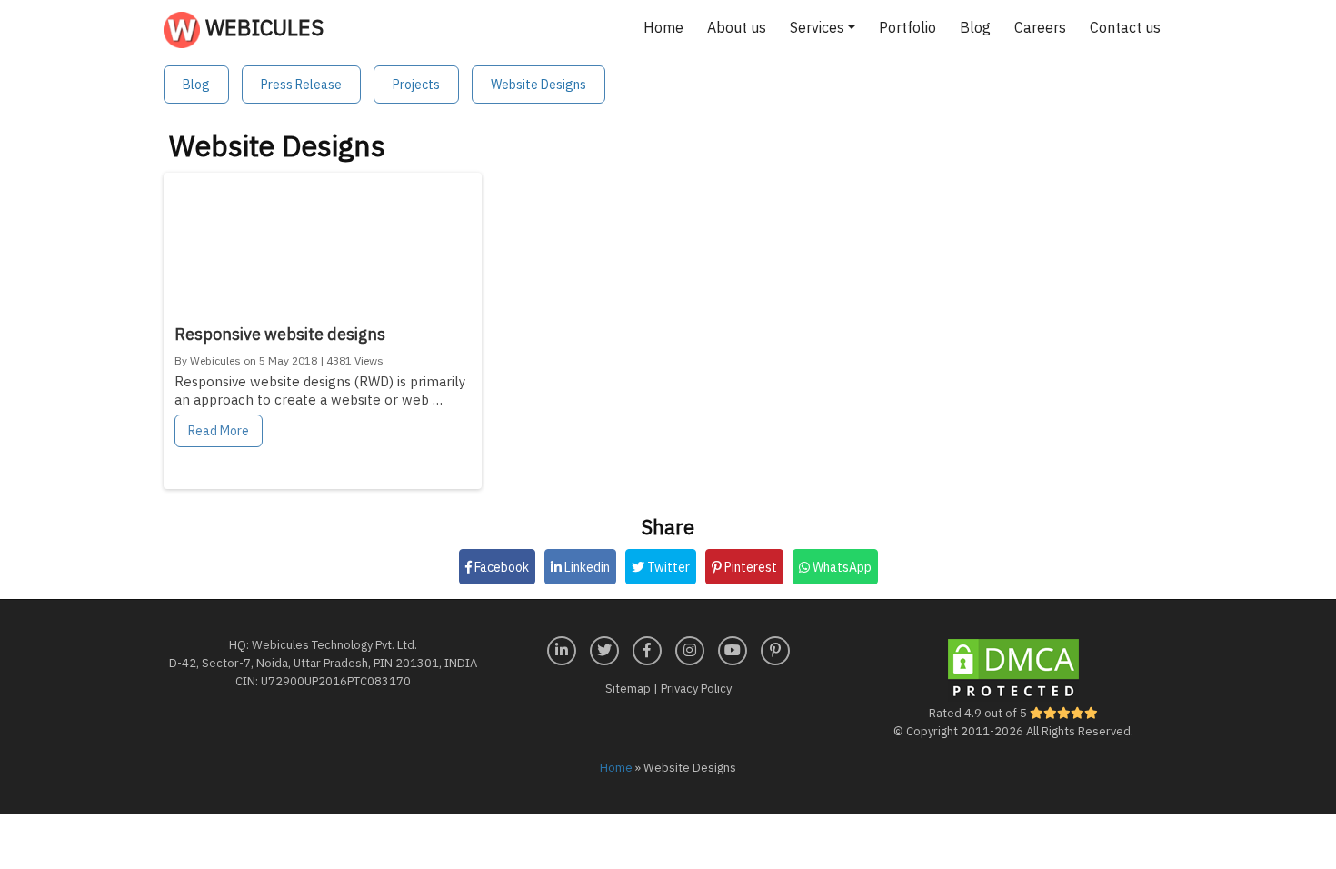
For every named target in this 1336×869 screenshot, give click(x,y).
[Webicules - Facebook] (647, 648)
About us (736, 27)
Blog (975, 27)
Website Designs (538, 84)
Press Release (301, 84)
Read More (218, 431)
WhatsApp (841, 567)
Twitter (667, 567)
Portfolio (907, 27)
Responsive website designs (279, 334)
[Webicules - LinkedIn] (561, 648)
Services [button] (817, 27)
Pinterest (749, 567)
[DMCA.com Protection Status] (1013, 668)
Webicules (262, 27)
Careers (1040, 27)
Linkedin (586, 567)
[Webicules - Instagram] (689, 648)
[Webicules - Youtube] (732, 648)
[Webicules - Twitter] (604, 648)
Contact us (1125, 27)
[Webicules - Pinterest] (775, 648)
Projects (416, 84)
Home (663, 27)
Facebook (500, 567)
